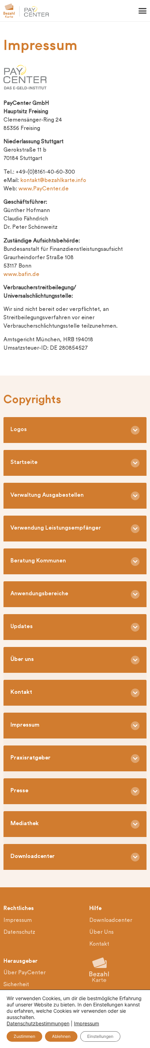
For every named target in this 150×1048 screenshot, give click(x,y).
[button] (142, 10)
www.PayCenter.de (43, 189)
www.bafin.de (21, 274)
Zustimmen (24, 1036)
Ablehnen (61, 1036)
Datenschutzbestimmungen (38, 1023)
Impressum (86, 1023)
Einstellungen (100, 1036)
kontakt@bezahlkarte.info (53, 180)
